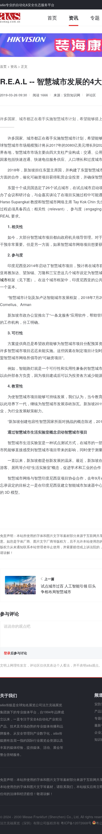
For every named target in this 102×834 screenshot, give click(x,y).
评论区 (91, 95)
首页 (52, 17)
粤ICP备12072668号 (76, 823)
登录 (7, 653)
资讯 (73, 17)
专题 (95, 17)
